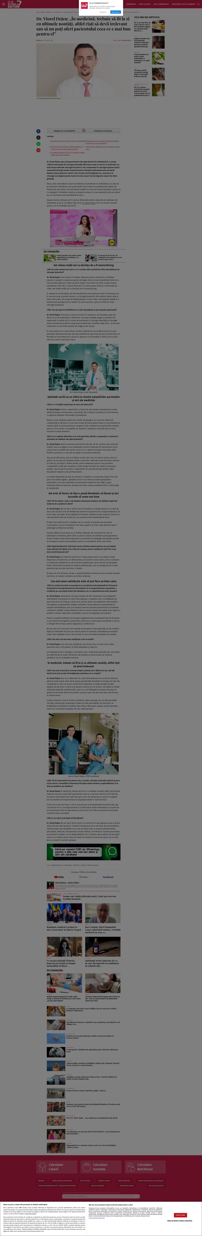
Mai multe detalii (31, 1214)
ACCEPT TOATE (180, 1215)
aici (48, 1225)
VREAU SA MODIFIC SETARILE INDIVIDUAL (179, 1221)
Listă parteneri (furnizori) (96, 1218)
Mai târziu (103, 12)
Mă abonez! (116, 12)
